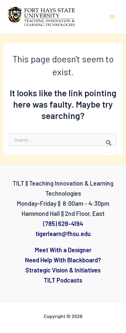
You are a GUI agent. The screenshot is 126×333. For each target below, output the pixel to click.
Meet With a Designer (63, 249)
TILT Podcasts (63, 280)
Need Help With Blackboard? (63, 260)
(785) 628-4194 (63, 223)
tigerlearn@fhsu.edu (63, 233)
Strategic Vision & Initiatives (63, 270)
